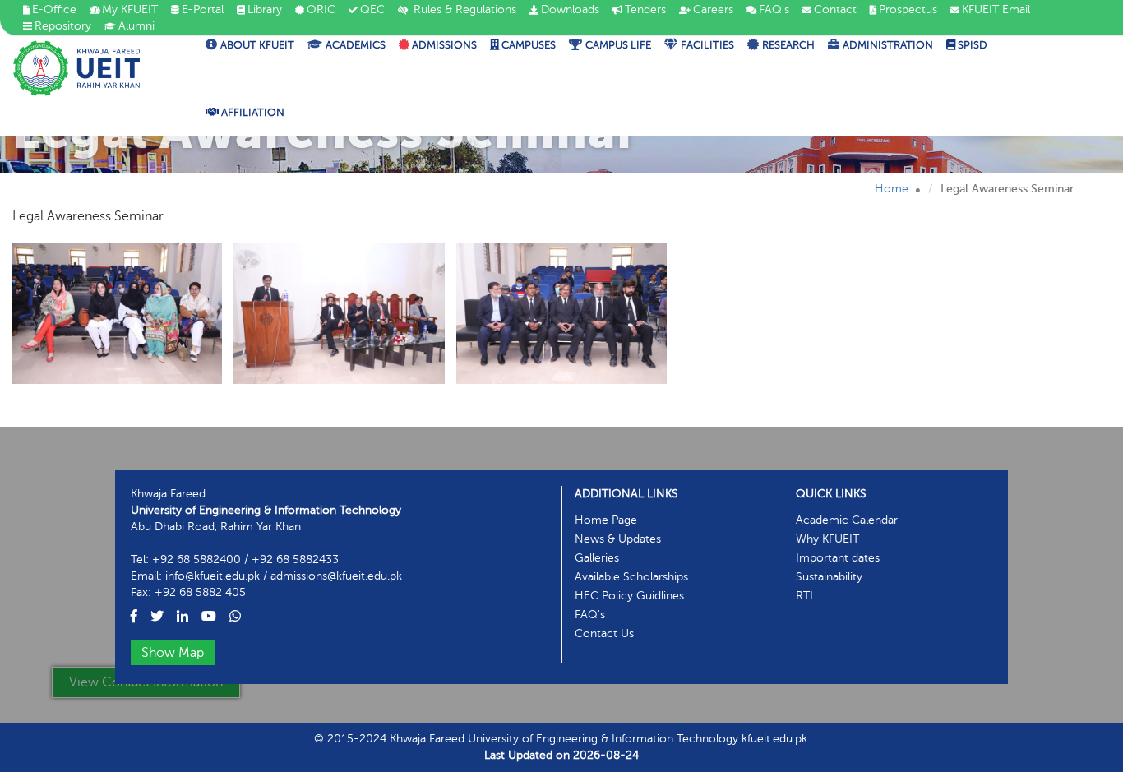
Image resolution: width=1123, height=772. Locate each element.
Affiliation (251, 112)
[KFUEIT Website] (76, 68)
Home (891, 189)
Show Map (172, 652)
